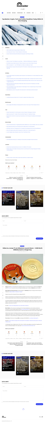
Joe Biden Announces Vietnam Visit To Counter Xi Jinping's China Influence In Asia (20, 97)
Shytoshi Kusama (29, 338)
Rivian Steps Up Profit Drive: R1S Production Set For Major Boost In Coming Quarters (21, 126)
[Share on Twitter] (3, 56)
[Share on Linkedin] (3, 59)
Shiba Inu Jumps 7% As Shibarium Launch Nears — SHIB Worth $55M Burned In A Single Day (22, 61)
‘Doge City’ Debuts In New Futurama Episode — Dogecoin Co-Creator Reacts (34, 178)
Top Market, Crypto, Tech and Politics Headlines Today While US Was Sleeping (34, 343)
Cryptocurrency (8, 338)
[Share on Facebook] (3, 54)
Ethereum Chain (19, 12)
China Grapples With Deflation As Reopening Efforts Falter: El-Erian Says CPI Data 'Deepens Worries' (23, 104)
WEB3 (33, 12)
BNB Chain (14, 12)
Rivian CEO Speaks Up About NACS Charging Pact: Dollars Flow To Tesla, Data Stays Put (21, 130)
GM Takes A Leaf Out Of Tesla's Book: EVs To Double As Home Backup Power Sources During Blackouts (24, 128)
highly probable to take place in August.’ (15, 291)
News (14, 338)
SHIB (13, 286)
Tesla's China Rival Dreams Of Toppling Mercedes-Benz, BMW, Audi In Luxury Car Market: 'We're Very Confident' (25, 124)
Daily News (9, 12)
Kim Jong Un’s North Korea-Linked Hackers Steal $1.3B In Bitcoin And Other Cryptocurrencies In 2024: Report (8, 197)
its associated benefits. (25, 309)
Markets (12, 338)
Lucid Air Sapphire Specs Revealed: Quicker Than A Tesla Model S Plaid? (18, 132)
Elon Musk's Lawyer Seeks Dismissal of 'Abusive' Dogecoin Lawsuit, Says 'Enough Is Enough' (22, 63)
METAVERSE (28, 12)
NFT (24, 12)
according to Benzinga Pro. (33, 318)
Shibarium (21, 338)
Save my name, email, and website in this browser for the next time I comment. (16, 401)
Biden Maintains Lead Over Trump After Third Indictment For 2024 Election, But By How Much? (22, 89)
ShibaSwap (24, 338)
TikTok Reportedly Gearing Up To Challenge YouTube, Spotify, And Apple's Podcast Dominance (22, 139)
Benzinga (20, 42)
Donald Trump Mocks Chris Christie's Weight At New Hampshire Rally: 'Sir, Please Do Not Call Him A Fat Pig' (24, 78)
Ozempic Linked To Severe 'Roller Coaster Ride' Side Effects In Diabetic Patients (20, 157)
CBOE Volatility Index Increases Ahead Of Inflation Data (16, 50)
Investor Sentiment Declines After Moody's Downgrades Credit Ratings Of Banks (20, 53)
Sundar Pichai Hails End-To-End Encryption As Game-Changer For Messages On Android (21, 112)
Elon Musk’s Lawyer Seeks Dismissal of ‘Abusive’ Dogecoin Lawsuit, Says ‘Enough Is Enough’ (15, 344)
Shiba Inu (17, 338)
